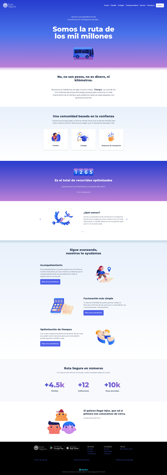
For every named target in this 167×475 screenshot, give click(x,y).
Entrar (160, 5)
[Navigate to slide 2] (83, 231)
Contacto (150, 5)
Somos (142, 5)
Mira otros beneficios (50, 282)
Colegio (121, 5)
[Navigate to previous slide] (40, 219)
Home (106, 5)
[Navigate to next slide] (126, 219)
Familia (113, 5)
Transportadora (132, 5)
